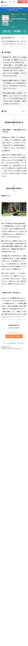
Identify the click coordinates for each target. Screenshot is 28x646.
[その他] (24, 31)
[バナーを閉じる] (26, 9)
